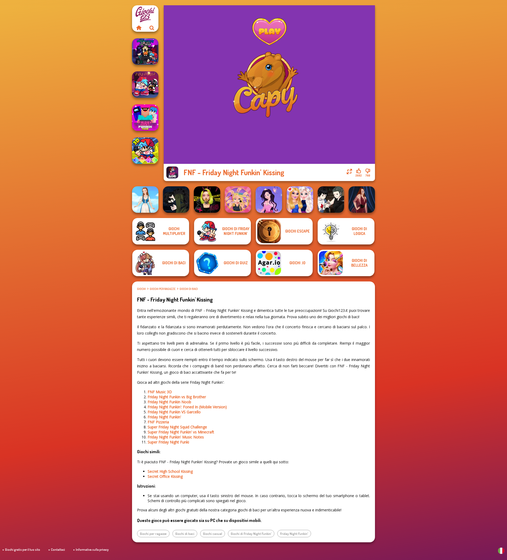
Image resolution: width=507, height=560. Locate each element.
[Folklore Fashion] (145, 199)
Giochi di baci (189, 289)
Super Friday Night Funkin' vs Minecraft (181, 431)
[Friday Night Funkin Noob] (145, 117)
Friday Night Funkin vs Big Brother (177, 396)
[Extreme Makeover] (238, 199)
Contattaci (58, 550)
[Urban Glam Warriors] (207, 199)
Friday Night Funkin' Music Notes (176, 436)
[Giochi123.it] (138, 28)
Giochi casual (212, 533)
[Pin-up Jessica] (362, 199)
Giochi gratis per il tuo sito (22, 550)
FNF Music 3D (160, 391)
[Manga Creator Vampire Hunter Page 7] (331, 199)
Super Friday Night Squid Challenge (177, 426)
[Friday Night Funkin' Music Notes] (145, 84)
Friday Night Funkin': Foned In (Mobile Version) (187, 406)
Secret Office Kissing (165, 476)
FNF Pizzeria (158, 421)
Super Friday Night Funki (168, 442)
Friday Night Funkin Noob (169, 401)
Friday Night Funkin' (164, 416)
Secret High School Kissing (170, 471)
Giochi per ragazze (163, 289)
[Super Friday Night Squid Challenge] (145, 51)
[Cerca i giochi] (151, 28)
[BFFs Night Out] (300, 199)
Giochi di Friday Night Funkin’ (251, 533)
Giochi (141, 289)
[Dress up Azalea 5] (269, 199)
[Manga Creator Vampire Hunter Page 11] (176, 199)
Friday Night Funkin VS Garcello (174, 411)
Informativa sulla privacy (92, 550)
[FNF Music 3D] (145, 150)
